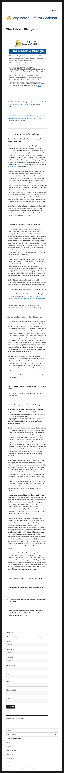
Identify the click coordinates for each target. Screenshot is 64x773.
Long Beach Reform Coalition (14, 768)
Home (8, 730)
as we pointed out (14, 167)
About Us (9, 754)
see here (17, 442)
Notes (8, 698)
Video (8, 742)
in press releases (13, 301)
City (7, 674)
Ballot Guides (11, 734)
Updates (9, 746)
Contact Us (10, 759)
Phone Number (11, 690)
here (39, 85)
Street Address (11, 666)
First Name (10, 649)
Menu (54, 10)
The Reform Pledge (14, 738)
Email (8, 641)
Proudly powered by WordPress (31, 768)
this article (37, 375)
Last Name (10, 657)
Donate (8, 763)
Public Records (11, 750)
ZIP (7, 682)
